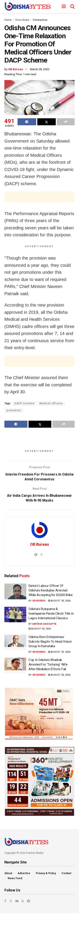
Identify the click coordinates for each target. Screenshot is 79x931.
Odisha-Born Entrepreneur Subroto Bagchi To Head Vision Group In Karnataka (50, 641)
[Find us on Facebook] (5, 901)
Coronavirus (40, 19)
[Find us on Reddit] (28, 901)
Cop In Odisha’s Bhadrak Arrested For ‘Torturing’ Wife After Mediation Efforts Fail (48, 664)
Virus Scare (22, 19)
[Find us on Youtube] (16, 901)
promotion (14, 410)
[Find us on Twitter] (10, 901)
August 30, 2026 (60, 600)
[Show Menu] (64, 6)
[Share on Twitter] (46, 121)
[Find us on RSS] (23, 901)
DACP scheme (24, 403)
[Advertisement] (39, 197)
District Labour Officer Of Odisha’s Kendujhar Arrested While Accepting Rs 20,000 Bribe (51, 590)
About (8, 873)
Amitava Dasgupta (44, 623)
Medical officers (51, 403)
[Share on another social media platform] (66, 121)
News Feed (15, 878)
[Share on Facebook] (27, 121)
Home (8, 19)
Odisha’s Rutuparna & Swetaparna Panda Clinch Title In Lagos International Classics (51, 613)
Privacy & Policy (46, 873)
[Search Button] (72, 6)
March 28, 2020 (39, 69)
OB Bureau (15, 69)
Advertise (24, 873)
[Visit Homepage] (27, 6)
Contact (66, 873)
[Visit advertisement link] (39, 713)
